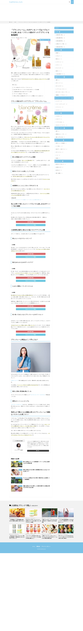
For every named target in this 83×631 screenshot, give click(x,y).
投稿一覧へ (37, 450)
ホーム (34, 546)
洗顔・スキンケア (60, 140)
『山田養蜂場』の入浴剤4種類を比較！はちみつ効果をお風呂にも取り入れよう (17, 520)
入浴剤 (15, 22)
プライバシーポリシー (45, 546)
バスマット (58, 64)
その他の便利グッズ (60, 73)
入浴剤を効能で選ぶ (60, 40)
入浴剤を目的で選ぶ (60, 46)
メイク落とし (59, 146)
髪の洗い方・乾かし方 (60, 164)
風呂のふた (58, 58)
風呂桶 (58, 52)
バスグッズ (58, 49)
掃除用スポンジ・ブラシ (61, 134)
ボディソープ (59, 82)
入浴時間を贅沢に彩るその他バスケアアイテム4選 (21, 91)
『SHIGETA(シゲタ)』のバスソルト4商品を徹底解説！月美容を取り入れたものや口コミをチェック (17, 537)
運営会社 (38, 546)
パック (58, 155)
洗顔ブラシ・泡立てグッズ (61, 149)
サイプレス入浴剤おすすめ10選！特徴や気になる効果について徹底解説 (36, 478)
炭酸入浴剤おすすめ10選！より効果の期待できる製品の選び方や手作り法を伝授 (36, 486)
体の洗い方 (58, 170)
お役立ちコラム (59, 161)
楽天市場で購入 (31, 221)
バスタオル (58, 113)
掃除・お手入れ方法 (60, 137)
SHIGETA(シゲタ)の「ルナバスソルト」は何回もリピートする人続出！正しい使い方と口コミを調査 (33, 521)
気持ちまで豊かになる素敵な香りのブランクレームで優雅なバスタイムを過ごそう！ (28, 95)
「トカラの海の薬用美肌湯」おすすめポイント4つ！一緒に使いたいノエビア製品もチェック (65, 521)
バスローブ (58, 119)
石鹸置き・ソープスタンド (61, 94)
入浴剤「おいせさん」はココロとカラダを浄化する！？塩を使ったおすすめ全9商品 (49, 521)
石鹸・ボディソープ (60, 76)
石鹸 (57, 79)
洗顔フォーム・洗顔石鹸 (61, 143)
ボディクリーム (59, 152)
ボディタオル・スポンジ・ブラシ (62, 91)
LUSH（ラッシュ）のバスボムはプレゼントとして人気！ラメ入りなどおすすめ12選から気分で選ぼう (65, 537)
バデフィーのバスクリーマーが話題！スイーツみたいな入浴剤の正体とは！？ (27, 199)
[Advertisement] (41, 12)
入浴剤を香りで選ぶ (19, 477)
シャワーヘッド (59, 61)
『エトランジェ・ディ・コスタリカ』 (37, 394)
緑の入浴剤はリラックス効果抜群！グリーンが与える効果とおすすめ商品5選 (36, 462)
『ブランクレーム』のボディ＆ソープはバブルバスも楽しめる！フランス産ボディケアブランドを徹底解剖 (34, 22)
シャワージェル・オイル (61, 88)
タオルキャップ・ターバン (61, 125)
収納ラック (58, 70)
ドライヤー (58, 110)
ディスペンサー (59, 67)
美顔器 (58, 158)
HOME (11, 22)
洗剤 (57, 131)
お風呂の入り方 (59, 167)
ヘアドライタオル (60, 122)
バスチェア (58, 55)
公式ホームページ (14, 380)
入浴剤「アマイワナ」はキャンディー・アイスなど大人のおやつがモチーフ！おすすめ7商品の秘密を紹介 (49, 537)
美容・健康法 (59, 173)
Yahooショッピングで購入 (30, 225)
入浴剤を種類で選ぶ (60, 37)
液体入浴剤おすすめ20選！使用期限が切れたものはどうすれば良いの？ (36, 470)
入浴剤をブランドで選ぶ (23, 37)
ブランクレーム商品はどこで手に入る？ (20, 93)
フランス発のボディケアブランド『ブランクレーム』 (22, 87)
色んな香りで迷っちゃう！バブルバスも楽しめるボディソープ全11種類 (25, 89)
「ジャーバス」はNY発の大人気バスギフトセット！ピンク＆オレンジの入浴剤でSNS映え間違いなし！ (33, 537)
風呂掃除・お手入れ (60, 128)
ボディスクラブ (59, 85)
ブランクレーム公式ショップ (17, 404)
